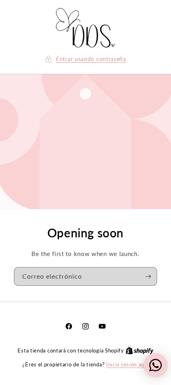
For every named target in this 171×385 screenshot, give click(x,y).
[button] (85, 59)
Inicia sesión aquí (127, 364)
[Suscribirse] (148, 276)
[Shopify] (140, 350)
